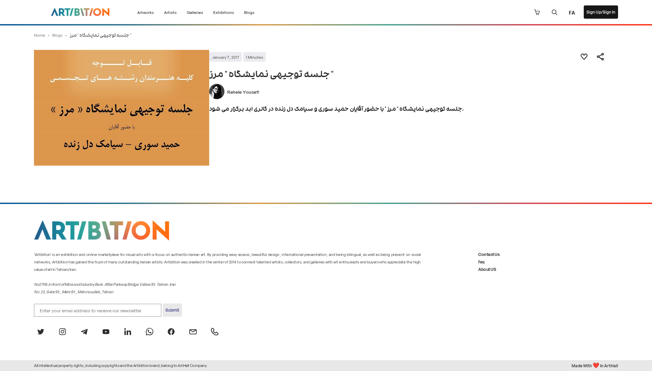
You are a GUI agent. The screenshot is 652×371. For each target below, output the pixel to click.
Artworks (145, 12)
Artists (170, 12)
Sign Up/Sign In (600, 11)
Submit (172, 309)
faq (481, 261)
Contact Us (489, 254)
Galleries (195, 12)
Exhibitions (223, 12)
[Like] (584, 56)
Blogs (249, 12)
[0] (537, 12)
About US (487, 269)
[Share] (600, 56)
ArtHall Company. (192, 365)
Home (39, 34)
